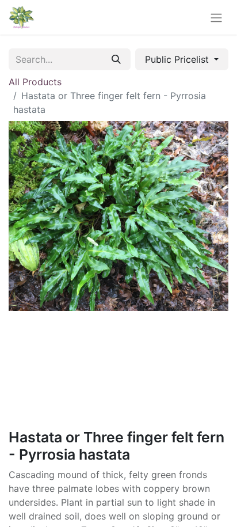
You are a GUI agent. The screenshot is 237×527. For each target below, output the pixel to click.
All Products (35, 82)
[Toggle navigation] (216, 17)
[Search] (116, 59)
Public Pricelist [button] (178, 59)
